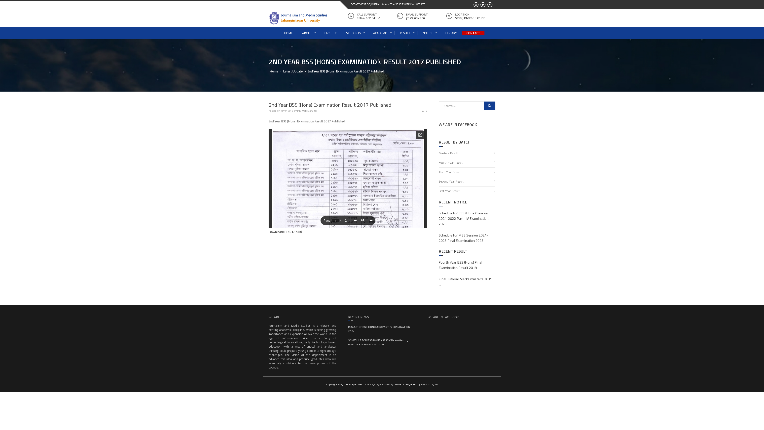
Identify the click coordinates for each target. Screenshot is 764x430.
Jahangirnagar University (379, 384)
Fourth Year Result (451, 162)
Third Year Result (450, 172)
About (307, 33)
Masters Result (448, 153)
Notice (428, 33)
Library (451, 33)
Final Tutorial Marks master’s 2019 (465, 279)
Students (353, 33)
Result (405, 33)
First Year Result (449, 191)
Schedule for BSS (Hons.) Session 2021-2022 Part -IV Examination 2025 (463, 218)
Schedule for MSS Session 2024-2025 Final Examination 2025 (463, 238)
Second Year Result (451, 181)
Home (288, 33)
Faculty (330, 33)
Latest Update (293, 71)
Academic (380, 33)
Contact (473, 33)
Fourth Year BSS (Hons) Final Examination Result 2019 (460, 265)
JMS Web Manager (307, 110)
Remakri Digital (429, 384)
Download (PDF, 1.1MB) (285, 232)
